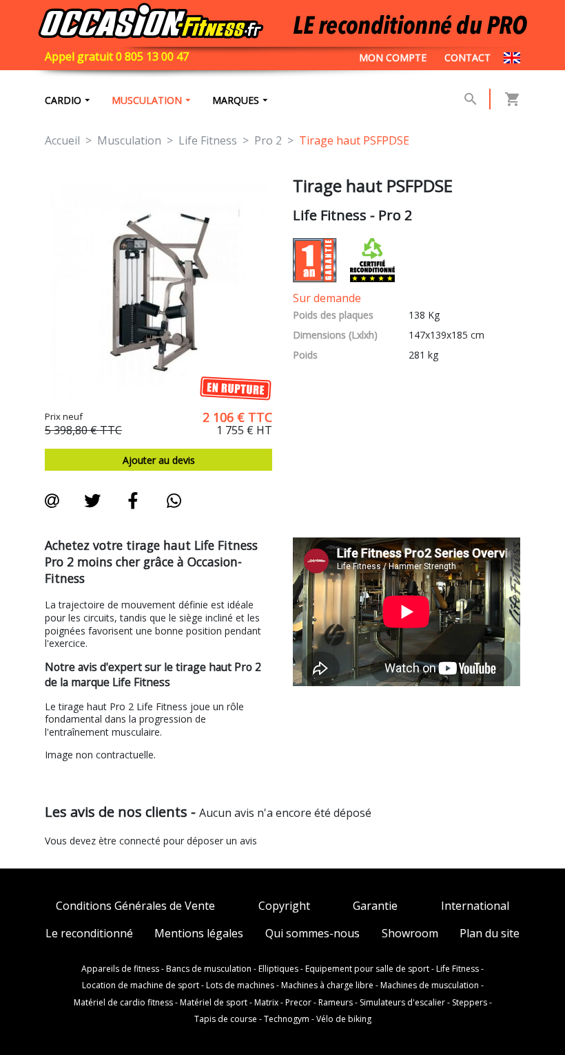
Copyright (284, 906)
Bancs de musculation (208, 968)
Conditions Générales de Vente (135, 906)
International (475, 906)
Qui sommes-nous (312, 933)
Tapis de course (225, 1019)
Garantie (375, 906)
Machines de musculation (429, 985)
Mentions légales (198, 933)
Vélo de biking (343, 1019)
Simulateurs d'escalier (402, 1002)
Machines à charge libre (327, 985)
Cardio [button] (63, 100)
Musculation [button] (147, 100)
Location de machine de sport (140, 985)
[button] (470, 99)
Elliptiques (278, 968)
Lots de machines (240, 985)
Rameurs (335, 1002)
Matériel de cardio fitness (123, 1002)
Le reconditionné (89, 933)
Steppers (469, 1002)
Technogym (286, 1019)
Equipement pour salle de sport (367, 968)
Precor (298, 1002)
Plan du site (490, 933)
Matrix (266, 1002)
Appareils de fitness (120, 968)
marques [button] (235, 100)
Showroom (410, 933)
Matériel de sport (213, 1002)
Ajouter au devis (159, 460)
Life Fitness (457, 968)
